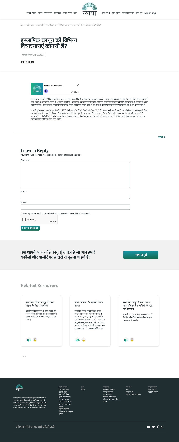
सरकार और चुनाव (64, 409)
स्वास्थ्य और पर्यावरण (65, 402)
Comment (25, 160)
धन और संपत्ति (63, 392)
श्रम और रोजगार (64, 399)
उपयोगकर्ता (48, 13)
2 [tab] (25, 356)
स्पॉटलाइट (57, 13)
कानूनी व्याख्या (31, 13)
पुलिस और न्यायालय (65, 397)
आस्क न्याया (67, 13)
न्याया (127, 389)
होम (22, 25)
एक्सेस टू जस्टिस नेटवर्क (133, 394)
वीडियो (83, 389)
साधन (40, 13)
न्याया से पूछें (141, 254)
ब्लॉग (75, 13)
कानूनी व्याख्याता (63, 387)
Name (24, 192)
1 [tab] (23, 356)
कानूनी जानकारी (152, 387)
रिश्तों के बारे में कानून (109, 397)
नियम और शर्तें (152, 389)
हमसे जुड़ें (139, 13)
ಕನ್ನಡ (154, 13)
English (147, 13)
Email (24, 202)
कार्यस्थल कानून (108, 392)
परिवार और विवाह (42, 25)
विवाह (51, 25)
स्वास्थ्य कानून (107, 394)
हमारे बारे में (106, 13)
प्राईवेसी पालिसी (153, 392)
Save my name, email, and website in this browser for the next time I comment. (56, 213)
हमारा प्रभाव (116, 13)
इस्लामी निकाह (60, 25)
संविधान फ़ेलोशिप (128, 13)
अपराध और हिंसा (64, 394)
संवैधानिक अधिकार (109, 389)
